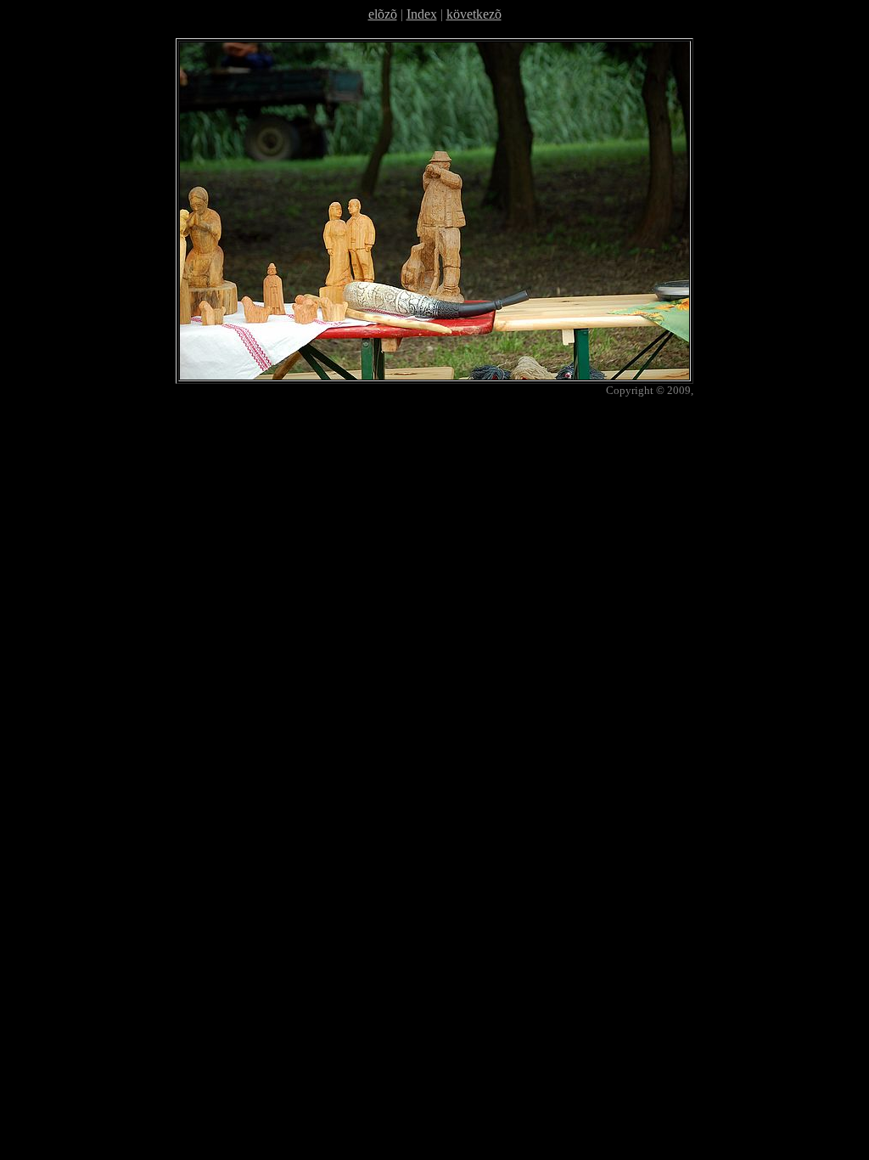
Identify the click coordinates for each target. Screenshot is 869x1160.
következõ (474, 14)
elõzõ (382, 14)
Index (421, 14)
